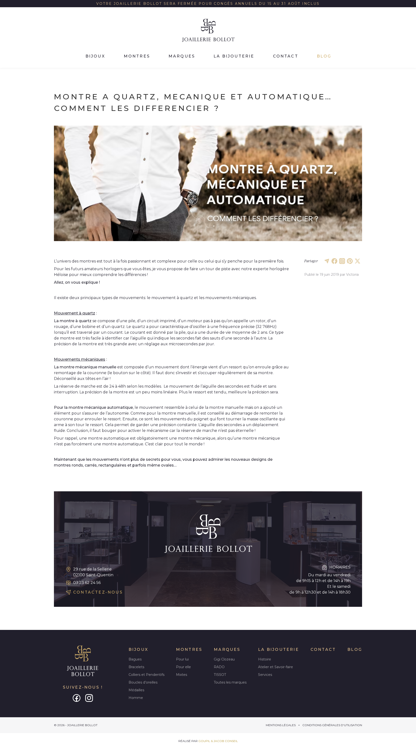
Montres (137, 56)
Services (265, 674)
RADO (219, 667)
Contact (285, 56)
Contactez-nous (98, 592)
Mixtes (181, 674)
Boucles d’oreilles (143, 682)
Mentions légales (281, 725)
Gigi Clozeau (224, 659)
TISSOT (220, 674)
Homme (136, 698)
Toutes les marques (230, 682)
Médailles (136, 690)
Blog (324, 56)
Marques (182, 56)
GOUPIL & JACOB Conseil (218, 741)
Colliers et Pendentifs (146, 674)
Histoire (264, 659)
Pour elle (183, 667)
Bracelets (136, 667)
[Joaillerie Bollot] (83, 661)
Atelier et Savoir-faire (275, 667)
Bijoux (95, 56)
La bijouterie (234, 56)
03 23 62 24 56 (87, 582)
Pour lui (182, 659)
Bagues (135, 659)
